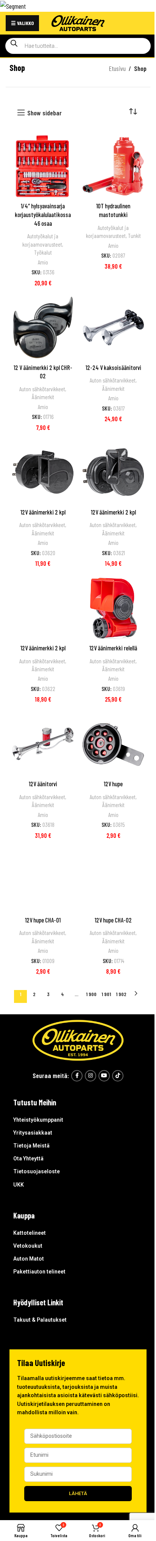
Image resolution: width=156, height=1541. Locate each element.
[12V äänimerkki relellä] (113, 608)
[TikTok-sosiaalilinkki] (117, 1075)
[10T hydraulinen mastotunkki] (113, 166)
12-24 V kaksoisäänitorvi (113, 367)
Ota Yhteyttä (28, 1158)
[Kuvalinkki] (78, 1039)
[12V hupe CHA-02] (113, 880)
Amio (43, 262)
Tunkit (134, 235)
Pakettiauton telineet (39, 1272)
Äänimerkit (43, 397)
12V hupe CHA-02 (113, 920)
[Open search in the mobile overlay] (78, 46)
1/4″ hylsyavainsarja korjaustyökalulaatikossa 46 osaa (43, 214)
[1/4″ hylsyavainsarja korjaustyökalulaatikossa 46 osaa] (42, 166)
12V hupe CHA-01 (43, 920)
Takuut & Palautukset (40, 1320)
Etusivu (117, 68)
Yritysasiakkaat (32, 1133)
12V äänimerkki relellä (113, 648)
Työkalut (43, 252)
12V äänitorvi (43, 783)
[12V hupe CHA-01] (42, 880)
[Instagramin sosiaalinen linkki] (90, 1075)
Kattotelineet (29, 1233)
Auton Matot (28, 1259)
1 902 (121, 994)
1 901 (106, 994)
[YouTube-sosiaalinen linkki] (104, 1075)
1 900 (91, 994)
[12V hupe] (113, 743)
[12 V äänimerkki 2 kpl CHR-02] (42, 327)
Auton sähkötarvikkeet (42, 389)
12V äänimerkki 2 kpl (43, 512)
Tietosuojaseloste (36, 1171)
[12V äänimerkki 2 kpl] (42, 472)
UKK (18, 1185)
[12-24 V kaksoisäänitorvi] (113, 327)
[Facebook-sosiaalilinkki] (77, 1075)
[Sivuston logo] (78, 22)
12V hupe (113, 783)
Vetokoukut (27, 1246)
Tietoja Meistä (31, 1146)
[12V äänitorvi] (42, 743)
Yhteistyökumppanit (38, 1120)
